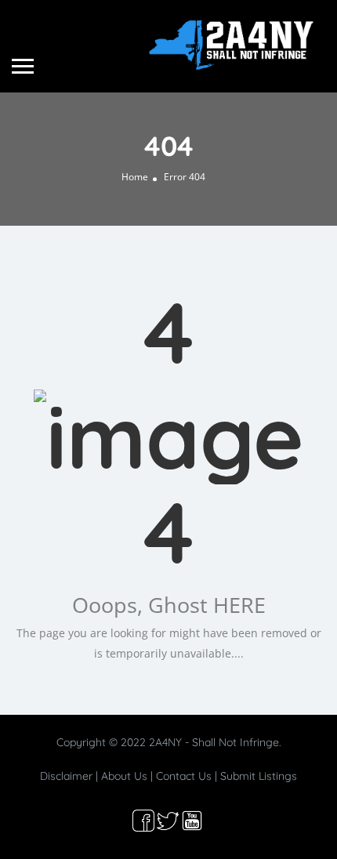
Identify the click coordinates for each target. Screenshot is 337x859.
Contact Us (184, 776)
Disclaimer (66, 776)
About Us (124, 776)
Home (134, 176)
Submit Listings (258, 776)
